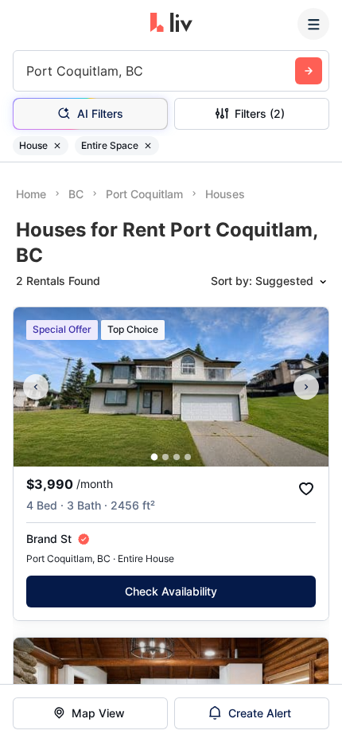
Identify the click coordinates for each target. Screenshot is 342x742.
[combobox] (28, 71)
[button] (154, 457)
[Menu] (313, 24)
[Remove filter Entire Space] (148, 146)
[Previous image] (36, 387)
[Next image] (306, 387)
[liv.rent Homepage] (171, 24)
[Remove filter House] (57, 146)
